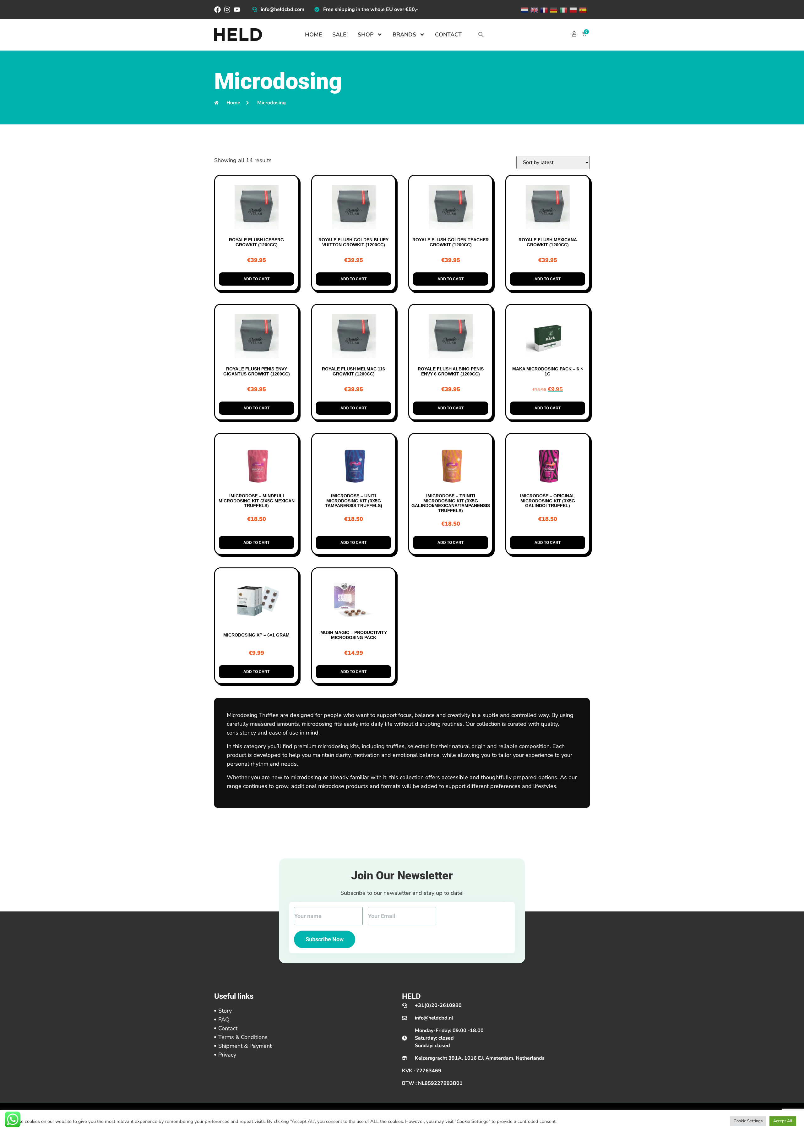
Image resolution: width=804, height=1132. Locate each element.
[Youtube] (237, 9)
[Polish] (573, 9)
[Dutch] (524, 9)
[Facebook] (217, 9)
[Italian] (563, 9)
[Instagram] (227, 9)
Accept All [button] (782, 1121)
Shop (366, 34)
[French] (543, 9)
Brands (404, 34)
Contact (448, 34)
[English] (534, 9)
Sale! (340, 34)
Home (313, 34)
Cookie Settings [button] (748, 1121)
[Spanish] (582, 9)
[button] (481, 34)
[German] (553, 9)
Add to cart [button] (256, 279)
